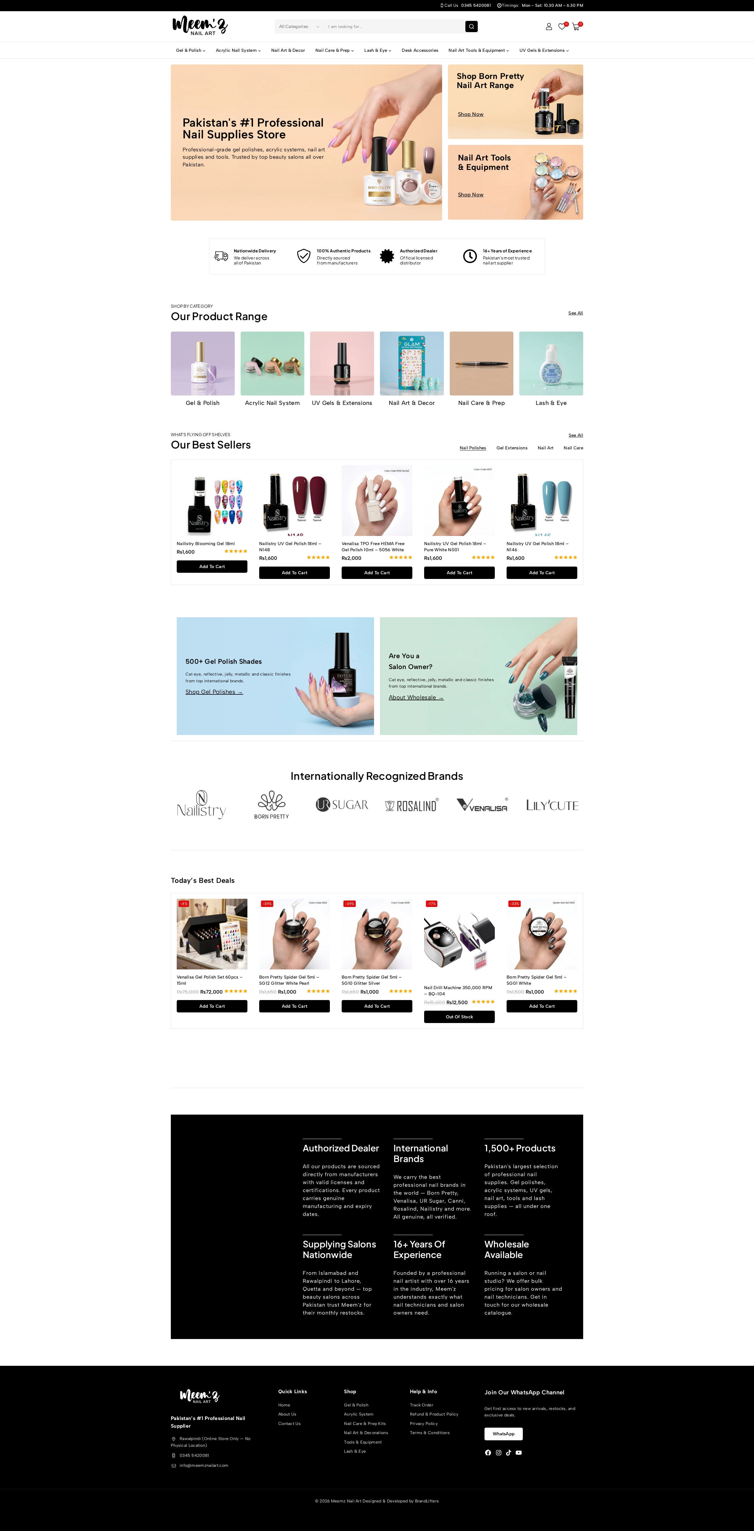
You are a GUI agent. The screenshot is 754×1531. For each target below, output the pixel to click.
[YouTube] (518, 1452)
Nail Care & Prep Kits (365, 1423)
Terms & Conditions (430, 1432)
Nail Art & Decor (288, 50)
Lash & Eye (551, 402)
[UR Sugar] (342, 804)
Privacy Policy (424, 1423)
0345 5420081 (194, 1455)
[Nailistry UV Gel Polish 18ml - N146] (542, 500)
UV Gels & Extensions (342, 402)
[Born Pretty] (271, 804)
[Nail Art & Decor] (412, 363)
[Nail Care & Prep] (482, 363)
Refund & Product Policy (434, 1414)
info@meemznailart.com (204, 1465)
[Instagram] (498, 1452)
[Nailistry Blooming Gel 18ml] (212, 500)
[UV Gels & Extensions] (342, 363)
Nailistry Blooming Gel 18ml (206, 543)
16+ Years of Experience (507, 250)
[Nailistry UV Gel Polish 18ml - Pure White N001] (459, 500)
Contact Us (289, 1423)
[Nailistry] (201, 804)
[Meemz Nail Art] (200, 26)
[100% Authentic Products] (304, 256)
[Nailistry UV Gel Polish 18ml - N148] (294, 500)
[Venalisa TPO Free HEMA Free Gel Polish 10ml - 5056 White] (377, 500)
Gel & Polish (203, 402)
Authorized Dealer (418, 250)
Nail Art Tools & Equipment (484, 162)
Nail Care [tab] (573, 448)
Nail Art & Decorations (366, 1432)
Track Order (421, 1405)
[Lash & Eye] (551, 363)
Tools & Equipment (363, 1442)
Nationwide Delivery (255, 250)
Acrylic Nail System (272, 402)
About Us (287, 1414)
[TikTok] (509, 1453)
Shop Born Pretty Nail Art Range (491, 80)
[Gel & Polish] (203, 363)
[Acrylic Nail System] (273, 363)
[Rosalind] (412, 804)
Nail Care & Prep (481, 402)
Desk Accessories (420, 50)
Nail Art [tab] (545, 448)
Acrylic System (358, 1414)
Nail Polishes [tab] (473, 448)
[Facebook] (488, 1452)
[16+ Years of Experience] (470, 256)
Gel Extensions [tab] (512, 448)
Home (284, 1405)
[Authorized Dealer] (387, 256)
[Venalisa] (482, 804)
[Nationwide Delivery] (221, 256)
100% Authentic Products (344, 250)
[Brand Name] (552, 804)
